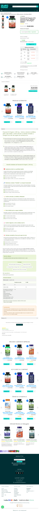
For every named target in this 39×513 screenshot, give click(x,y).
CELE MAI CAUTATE (17, 486)
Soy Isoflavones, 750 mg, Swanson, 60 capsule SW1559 (19, 358)
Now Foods (31, 356)
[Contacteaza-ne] (34, 11)
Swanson (8, 115)
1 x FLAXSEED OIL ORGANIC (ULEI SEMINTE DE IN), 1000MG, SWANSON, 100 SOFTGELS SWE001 (6, 95)
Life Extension (19, 115)
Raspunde (3, 333)
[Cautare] (37, 6)
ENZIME (15, 496)
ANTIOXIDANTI (16, 492)
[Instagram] (22, 473)
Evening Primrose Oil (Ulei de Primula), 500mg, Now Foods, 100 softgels (31, 358)
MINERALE (16, 491)
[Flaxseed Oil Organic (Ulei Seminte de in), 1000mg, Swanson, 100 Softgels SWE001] (12, 22)
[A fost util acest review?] (10, 335)
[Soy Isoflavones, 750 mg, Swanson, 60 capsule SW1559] (19, 350)
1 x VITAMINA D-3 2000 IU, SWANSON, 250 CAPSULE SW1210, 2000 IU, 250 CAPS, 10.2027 (13, 95)
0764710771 (20, 480)
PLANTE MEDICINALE (17, 494)
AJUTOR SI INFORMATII (5, 486)
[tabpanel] (12, 22)
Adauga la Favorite (24, 69)
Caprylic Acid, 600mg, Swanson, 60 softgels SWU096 (19, 413)
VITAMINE (15, 488)
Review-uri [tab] (4, 318)
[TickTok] (20, 473)
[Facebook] (16, 473)
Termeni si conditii (5, 491)
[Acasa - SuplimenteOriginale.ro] (6, 6)
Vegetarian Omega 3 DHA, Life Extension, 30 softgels (19, 116)
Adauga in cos (31, 44)
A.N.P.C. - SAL (4, 494)
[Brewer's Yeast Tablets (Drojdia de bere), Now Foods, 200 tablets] (19, 432)
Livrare (3, 488)
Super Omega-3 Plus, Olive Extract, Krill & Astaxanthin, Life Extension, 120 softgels (31, 117)
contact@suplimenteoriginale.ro (20, 482)
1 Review (26, 23)
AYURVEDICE (16, 493)
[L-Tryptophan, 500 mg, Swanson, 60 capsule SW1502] (32, 432)
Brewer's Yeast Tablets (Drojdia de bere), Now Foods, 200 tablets (25, 439)
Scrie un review (19, 324)
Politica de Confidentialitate (6, 492)
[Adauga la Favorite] (11, 122)
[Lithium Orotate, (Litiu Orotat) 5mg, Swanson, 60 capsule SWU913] (7, 432)
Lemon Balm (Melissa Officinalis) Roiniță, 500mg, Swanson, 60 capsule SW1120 (31, 413)
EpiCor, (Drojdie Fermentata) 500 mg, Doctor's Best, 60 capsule (8, 413)
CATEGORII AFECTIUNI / (8, 13)
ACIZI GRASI (16, 489)
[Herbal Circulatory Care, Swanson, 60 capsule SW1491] (7, 350)
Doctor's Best (7, 411)
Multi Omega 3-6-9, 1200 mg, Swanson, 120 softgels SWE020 (8, 117)
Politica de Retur (4, 489)
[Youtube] (18, 473)
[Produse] (2, 11)
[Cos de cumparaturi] (37, 11)
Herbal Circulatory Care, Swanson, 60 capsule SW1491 (8, 358)
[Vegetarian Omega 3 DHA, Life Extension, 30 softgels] (19, 108)
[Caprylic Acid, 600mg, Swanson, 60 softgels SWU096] (19, 404)
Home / (2, 13)
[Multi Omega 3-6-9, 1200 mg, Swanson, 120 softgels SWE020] (8, 108)
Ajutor (3, 496)
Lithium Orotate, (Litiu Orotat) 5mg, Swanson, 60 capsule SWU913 (12, 439)
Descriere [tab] (3, 128)
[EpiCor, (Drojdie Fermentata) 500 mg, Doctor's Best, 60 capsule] (7, 404)
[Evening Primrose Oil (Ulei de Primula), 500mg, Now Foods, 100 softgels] (31, 350)
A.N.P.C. (3, 493)
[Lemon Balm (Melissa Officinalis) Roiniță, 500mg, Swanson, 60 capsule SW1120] (31, 404)
